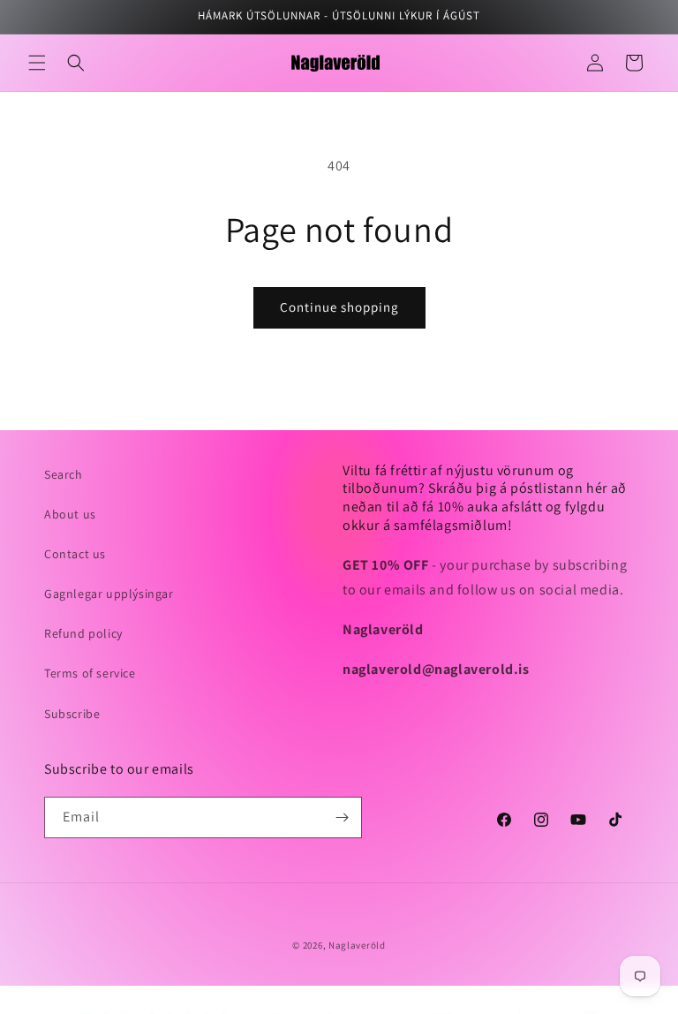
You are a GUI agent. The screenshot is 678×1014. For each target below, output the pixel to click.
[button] (37, 62)
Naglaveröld (357, 945)
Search (63, 474)
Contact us (75, 554)
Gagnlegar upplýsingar (109, 594)
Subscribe (72, 714)
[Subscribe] (341, 817)
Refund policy (83, 633)
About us (70, 514)
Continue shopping (339, 307)
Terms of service (90, 673)
